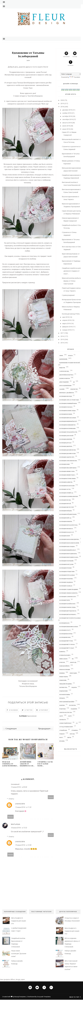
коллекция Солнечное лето (67, 596)
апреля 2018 (66, 320)
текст (38, 272)
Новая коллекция (64, 669)
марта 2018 (66, 323)
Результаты (72, 705)
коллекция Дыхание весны (67, 450)
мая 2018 (65, 317)
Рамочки (62, 705)
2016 (62, 336)
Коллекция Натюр (64, 535)
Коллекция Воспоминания (67, 428)
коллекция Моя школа (66, 528)
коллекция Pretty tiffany (67, 644)
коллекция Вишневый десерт (68, 421)
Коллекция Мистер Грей (66, 507)
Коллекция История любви (67, 478)
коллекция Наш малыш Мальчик (69, 543)
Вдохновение (32, 716)
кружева (25, 272)
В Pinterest (43, 710)
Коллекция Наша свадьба (67, 546)
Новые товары (63, 676)
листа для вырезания (21, 267)
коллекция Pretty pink (66, 641)
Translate (77, 77)
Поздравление (63, 691)
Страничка (74, 730)
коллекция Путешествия (66, 571)
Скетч (61, 716)
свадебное (74, 708)
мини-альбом (63, 658)
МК (73, 658)
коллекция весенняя (65, 414)
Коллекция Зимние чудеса (67, 475)
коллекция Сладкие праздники (68, 589)
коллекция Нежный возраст (67, 550)
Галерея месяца (64, 371)
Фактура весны (29, 264)
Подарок (74, 687)
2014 (62, 343)
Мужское (62, 662)
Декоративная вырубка (66, 374)
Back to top (74, 997)
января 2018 (66, 330)
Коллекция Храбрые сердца (67, 607)
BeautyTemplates (20, 997)
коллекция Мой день (65, 510)
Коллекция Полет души (66, 564)
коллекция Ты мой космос (67, 603)
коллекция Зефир (64, 464)
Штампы (62, 741)
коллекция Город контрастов (68, 432)
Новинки (62, 673)
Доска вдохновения (65, 385)
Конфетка (62, 651)
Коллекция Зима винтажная (67, 467)
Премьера (62, 698)
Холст (61, 737)
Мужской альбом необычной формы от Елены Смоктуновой (72, 281)
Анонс (61, 355)
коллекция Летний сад (66, 492)
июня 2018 (66, 129)
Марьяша (15, 824)
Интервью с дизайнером (66, 392)
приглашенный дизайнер (66, 701)
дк (74, 382)
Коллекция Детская (65, 442)
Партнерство (63, 687)
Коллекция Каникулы (65, 482)
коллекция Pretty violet (66, 648)
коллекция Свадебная (66, 582)
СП (76, 723)
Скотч (70, 716)
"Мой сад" (45, 104)
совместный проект (65, 723)
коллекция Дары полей (66, 435)
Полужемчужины (64, 694)
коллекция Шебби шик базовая (68, 626)
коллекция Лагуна (65, 489)
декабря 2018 (67, 110)
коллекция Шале (64, 623)
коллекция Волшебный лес (67, 425)
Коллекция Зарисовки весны (68, 460)
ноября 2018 (66, 113)
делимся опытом (64, 378)
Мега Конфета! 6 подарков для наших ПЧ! (18, 921)
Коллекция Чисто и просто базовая (70, 618)
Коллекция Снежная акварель (68, 593)
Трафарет (62, 734)
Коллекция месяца (65, 500)
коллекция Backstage (65, 633)
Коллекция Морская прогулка (68, 525)
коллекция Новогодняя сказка (68, 557)
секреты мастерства (65, 712)
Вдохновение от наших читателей (69, 362)
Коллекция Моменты (65, 521)
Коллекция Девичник (65, 439)
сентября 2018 (67, 119)
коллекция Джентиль (65, 446)
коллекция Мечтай (65, 503)
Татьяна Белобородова (28, 686)
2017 (62, 333)
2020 (62, 100)
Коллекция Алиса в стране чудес (69, 399)
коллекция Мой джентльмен (68, 514)
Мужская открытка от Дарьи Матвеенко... (10, 764)
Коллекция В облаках (65, 407)
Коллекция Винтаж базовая (67, 417)
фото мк (72, 734)
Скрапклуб (62, 719)
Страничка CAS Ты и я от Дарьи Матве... (45, 764)
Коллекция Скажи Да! (65, 585)
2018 (62, 107)
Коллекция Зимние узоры (67, 471)
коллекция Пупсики (65, 568)
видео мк (62, 367)
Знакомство (74, 389)
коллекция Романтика (66, 578)
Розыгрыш (62, 708)
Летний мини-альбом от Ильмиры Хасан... (27, 764)
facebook (70, 65)
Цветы (69, 737)
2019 (62, 103)
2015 (62, 339)
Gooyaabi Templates (44, 997)
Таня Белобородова (35, 96)
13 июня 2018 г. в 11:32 (23, 807)
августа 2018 (67, 123)
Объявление (62, 680)
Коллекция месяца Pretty (71, 314)
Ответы (11, 799)
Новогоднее (73, 673)
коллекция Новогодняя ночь (68, 553)
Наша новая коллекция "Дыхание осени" (18, 953)
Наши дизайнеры (64, 666)
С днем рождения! (68, 295)
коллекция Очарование (66, 560)
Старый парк (63, 730)
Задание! (62, 389)
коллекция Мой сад (65, 518)
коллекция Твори (64, 600)
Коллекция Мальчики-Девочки (68, 496)
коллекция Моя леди (65, 396)
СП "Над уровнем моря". (66, 726)
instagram (66, 56)
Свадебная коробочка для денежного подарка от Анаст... (71, 271)
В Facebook (13, 710)
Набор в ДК (73, 662)
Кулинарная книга (64, 655)
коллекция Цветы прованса (67, 614)
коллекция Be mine (65, 637)
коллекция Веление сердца (67, 410)
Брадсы (70, 355)
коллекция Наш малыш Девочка (69, 539)
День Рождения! (64, 382)
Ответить (50, 797)
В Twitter (28, 710)
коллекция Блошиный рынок (68, 403)
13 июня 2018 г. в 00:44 (19, 787)
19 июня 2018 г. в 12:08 (23, 845)
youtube (74, 56)
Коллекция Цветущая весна (67, 610)
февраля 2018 (67, 327)
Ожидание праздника (65, 683)
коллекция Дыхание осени (67, 453)
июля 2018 (66, 126)
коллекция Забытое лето (66, 457)
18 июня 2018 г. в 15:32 (19, 828)
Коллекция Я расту (65, 630)
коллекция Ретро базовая (67, 575)
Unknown (20, 804)
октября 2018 (67, 116)
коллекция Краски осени (66, 485)
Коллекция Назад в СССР (66, 532)
